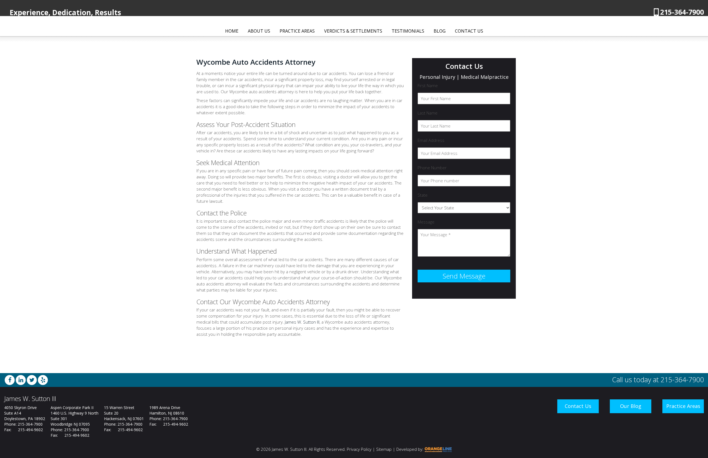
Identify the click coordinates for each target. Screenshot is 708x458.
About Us (259, 31)
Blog (440, 31)
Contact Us (469, 31)
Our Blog (630, 406)
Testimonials (408, 31)
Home (231, 31)
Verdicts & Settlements (353, 31)
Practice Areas (297, 31)
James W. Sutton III (302, 322)
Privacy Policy (359, 449)
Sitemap (384, 449)
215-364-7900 (682, 12)
